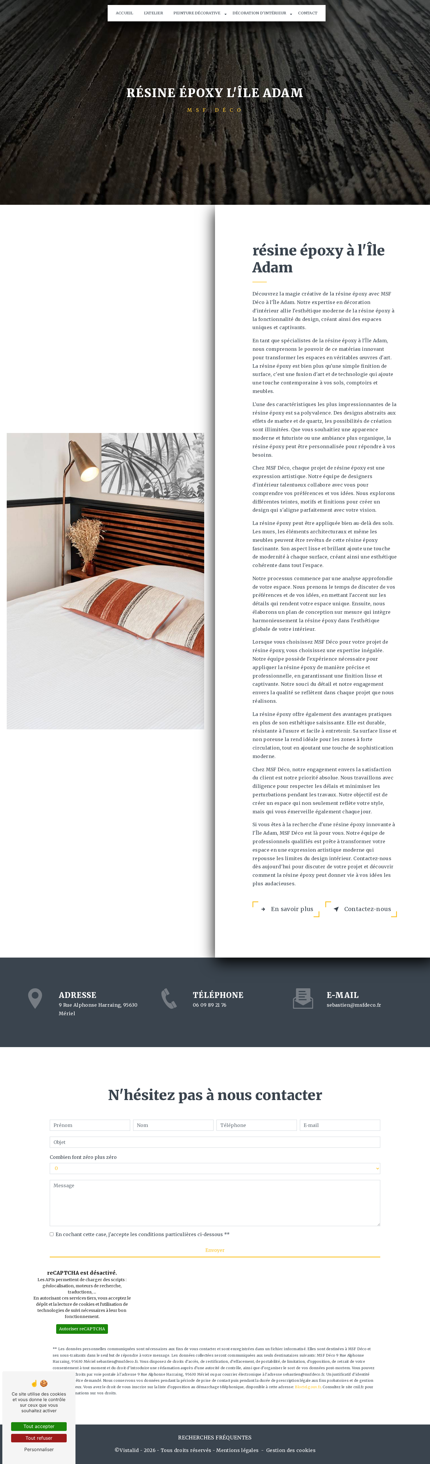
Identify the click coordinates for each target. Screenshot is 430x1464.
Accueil (124, 13)
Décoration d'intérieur (259, 13)
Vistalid (129, 1450)
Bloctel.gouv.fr (308, 1387)
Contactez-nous (367, 909)
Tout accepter (38, 1426)
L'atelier (153, 13)
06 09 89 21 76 (209, 1005)
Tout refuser (38, 1438)
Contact (307, 13)
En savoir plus (292, 909)
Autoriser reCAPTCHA (82, 1328)
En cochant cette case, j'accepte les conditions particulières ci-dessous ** (143, 1234)
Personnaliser (39, 1449)
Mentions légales (237, 1450)
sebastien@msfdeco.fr (354, 1005)
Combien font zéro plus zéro (83, 1157)
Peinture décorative (197, 13)
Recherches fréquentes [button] (215, 1437)
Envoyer (215, 1250)
